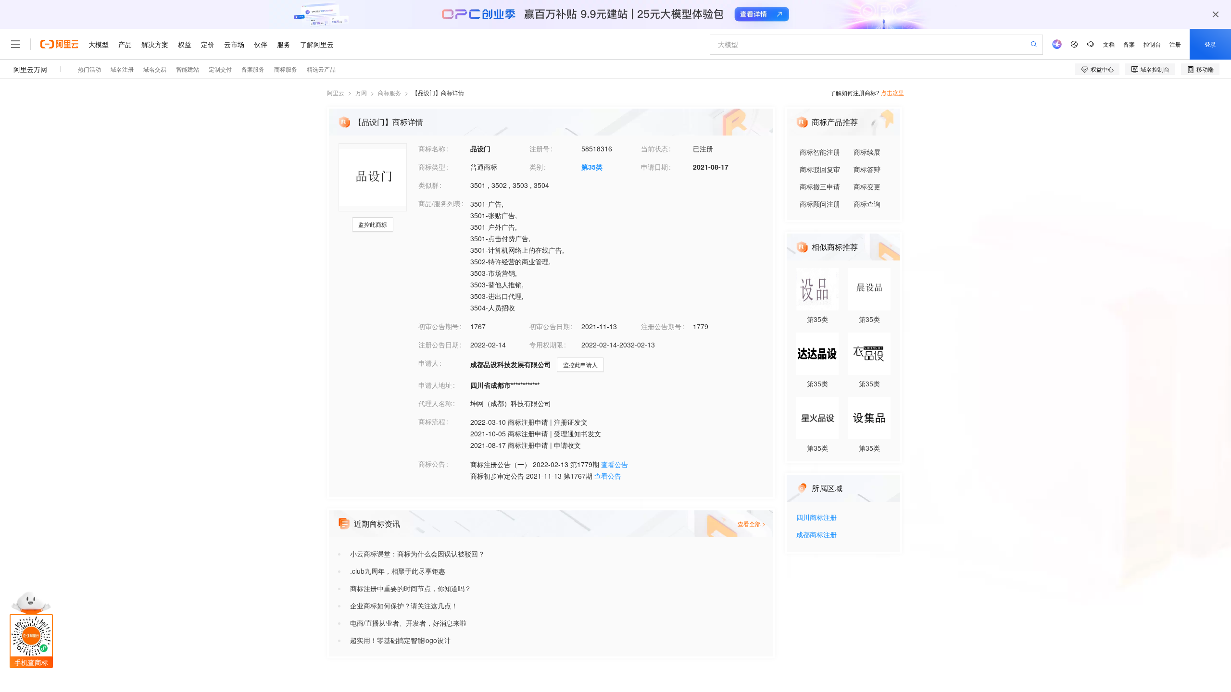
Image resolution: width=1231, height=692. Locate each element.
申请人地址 (435, 385)
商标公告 (431, 464)
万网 (361, 92)
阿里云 (335, 92)
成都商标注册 (816, 535)
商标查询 (867, 204)
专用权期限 (546, 344)
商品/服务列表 (439, 203)
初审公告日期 (549, 326)
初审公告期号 (438, 326)
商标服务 (389, 92)
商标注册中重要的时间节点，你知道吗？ (410, 588)
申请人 (428, 363)
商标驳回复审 (820, 169)
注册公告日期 (438, 344)
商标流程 (431, 421)
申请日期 (654, 167)
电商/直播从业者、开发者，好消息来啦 (408, 623)
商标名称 (431, 148)
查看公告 (614, 464)
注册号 (539, 148)
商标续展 (867, 152)
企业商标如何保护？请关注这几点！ (404, 605)
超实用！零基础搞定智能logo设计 (400, 640)
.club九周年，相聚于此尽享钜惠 (397, 571)
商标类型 (431, 167)
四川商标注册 (816, 517)
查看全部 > (752, 523)
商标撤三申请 (820, 186)
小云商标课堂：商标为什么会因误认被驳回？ (417, 553)
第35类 (592, 167)
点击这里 (892, 92)
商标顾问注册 (820, 204)
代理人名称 (435, 403)
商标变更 (867, 186)
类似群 (428, 185)
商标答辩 (867, 169)
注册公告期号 (661, 326)
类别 (536, 167)
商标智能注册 (820, 152)
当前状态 (654, 148)
